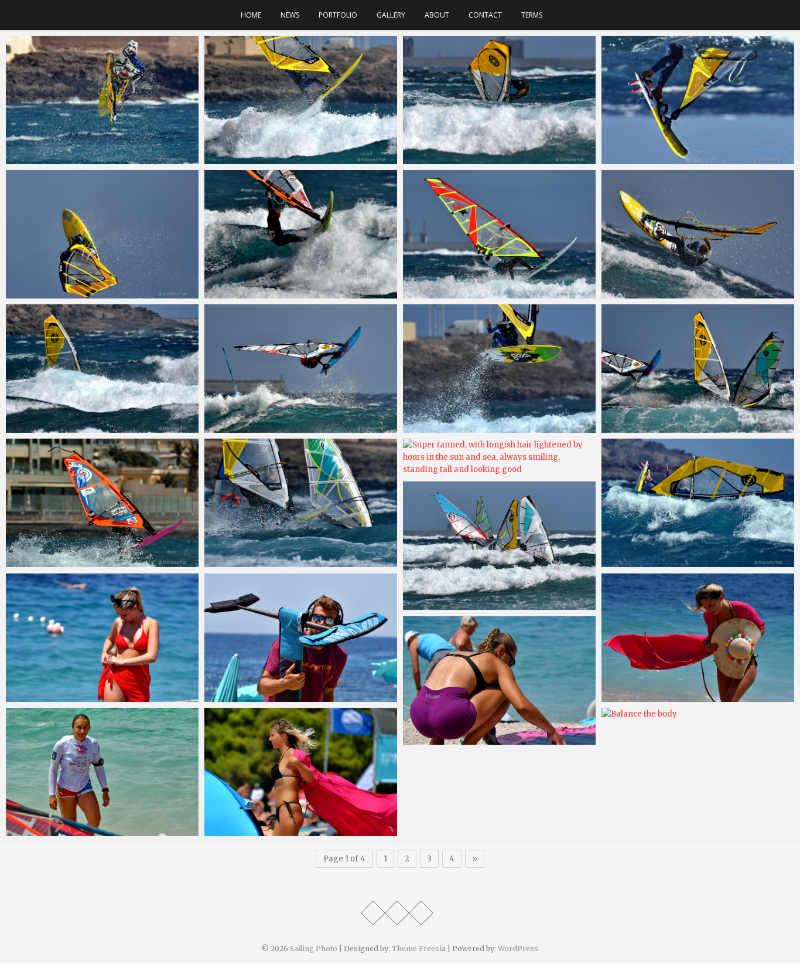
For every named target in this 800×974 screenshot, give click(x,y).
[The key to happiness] (499, 234)
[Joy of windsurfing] (300, 503)
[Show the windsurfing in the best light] (102, 503)
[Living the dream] (300, 637)
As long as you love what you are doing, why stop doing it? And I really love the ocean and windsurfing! (96, 429)
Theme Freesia (419, 948)
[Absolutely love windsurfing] (300, 100)
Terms (531, 15)
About (437, 15)
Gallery (391, 15)
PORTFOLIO (338, 15)
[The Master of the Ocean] (499, 368)
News (290, 15)
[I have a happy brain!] (697, 234)
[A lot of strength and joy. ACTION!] (102, 234)
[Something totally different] (697, 100)
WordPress (518, 948)
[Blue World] (499, 545)
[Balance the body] (697, 714)
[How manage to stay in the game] (300, 368)
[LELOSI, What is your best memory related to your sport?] (499, 680)
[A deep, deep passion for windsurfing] (499, 100)
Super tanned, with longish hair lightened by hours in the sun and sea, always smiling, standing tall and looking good (496, 465)
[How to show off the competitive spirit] (697, 368)
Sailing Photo (313, 948)
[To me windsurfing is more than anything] (102, 100)
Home (251, 15)
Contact (485, 15)
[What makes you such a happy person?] (300, 234)
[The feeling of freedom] (300, 772)
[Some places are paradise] (697, 637)
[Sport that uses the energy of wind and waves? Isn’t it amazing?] (102, 772)
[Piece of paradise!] (102, 637)
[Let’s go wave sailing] (697, 503)
